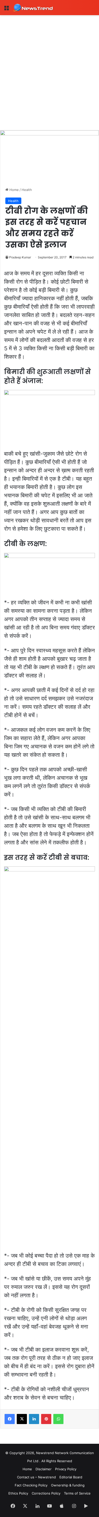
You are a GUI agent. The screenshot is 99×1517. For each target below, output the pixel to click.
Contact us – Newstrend (36, 1477)
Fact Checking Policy (31, 1485)
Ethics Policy (18, 1493)
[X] (22, 1419)
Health (27, 190)
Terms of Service (77, 1493)
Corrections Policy (46, 1493)
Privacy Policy (65, 1469)
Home (13, 190)
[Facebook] (10, 1419)
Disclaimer (44, 1469)
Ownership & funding (68, 1485)
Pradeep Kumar (20, 257)
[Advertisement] (49, 67)
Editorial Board (70, 1477)
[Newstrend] (33, 8)
